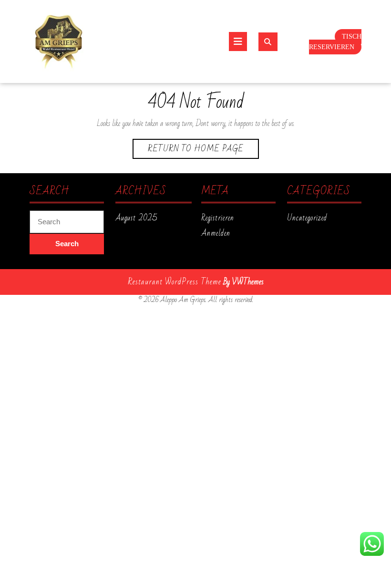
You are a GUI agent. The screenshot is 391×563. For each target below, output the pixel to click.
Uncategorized (307, 218)
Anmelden (215, 233)
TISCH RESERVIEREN (335, 42)
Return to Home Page (203, 150)
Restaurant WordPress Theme (174, 281)
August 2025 (136, 218)
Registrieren (217, 218)
